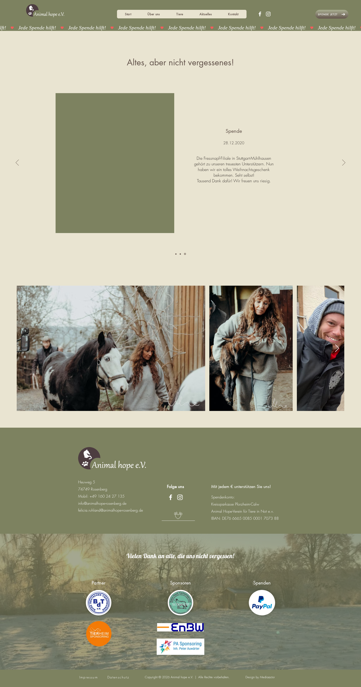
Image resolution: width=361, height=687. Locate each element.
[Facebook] (260, 14)
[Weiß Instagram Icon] (268, 14)
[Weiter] (343, 163)
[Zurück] (17, 163)
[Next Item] (337, 348)
